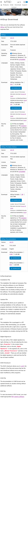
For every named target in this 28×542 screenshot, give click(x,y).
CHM (11, 254)
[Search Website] (20, 2)
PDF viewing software (17, 396)
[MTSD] (7, 2)
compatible (22, 59)
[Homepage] (1, 4)
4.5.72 (12, 38)
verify (22, 366)
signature (23, 126)
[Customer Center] (18, 2)
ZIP (11, 104)
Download (17, 88)
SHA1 (25, 100)
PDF (11, 265)
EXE (11, 84)
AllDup (2, 27)
